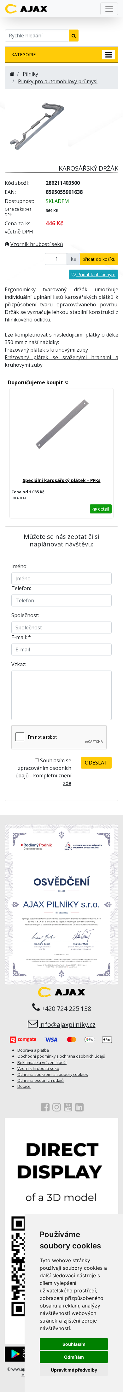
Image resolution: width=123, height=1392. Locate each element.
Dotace (24, 1086)
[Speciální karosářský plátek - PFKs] (61, 435)
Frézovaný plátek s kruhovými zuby (46, 349)
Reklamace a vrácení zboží (42, 1062)
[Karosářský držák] (36, 124)
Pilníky (30, 73)
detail (103, 509)
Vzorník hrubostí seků (36, 244)
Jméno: (19, 566)
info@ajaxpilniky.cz (67, 1024)
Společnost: (25, 615)
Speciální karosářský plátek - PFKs (62, 480)
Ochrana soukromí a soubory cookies (52, 1074)
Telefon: (21, 588)
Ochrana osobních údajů (40, 1080)
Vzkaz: (18, 664)
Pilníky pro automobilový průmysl (57, 81)
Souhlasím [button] (73, 1344)
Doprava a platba (33, 1050)
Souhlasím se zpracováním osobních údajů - (43, 771)
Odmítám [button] (74, 1357)
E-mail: (21, 637)
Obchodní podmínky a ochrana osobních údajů (61, 1056)
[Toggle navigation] (109, 9)
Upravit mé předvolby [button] (74, 1370)
